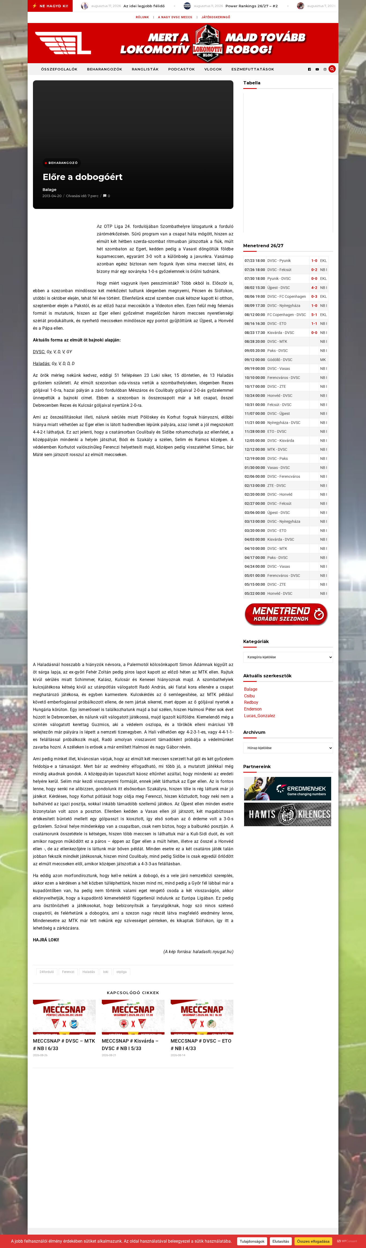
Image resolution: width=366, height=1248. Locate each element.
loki (105, 972)
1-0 (314, 260)
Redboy (251, 702)
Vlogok (213, 69)
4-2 (314, 287)
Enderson (253, 709)
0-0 (314, 278)
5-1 (314, 315)
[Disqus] (133, 1143)
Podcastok (181, 69)
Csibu (249, 695)
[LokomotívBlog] (183, 43)
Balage (50, 189)
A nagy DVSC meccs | (178, 17)
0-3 (314, 296)
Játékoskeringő (215, 17)
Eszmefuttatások (252, 69)
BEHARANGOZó (63, 163)
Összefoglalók (59, 69)
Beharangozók (104, 69)
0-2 (314, 270)
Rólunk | (145, 17)
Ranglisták (145, 69)
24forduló (47, 972)
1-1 (314, 323)
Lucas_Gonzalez (259, 715)
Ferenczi (68, 972)
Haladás (89, 972)
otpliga (122, 972)
